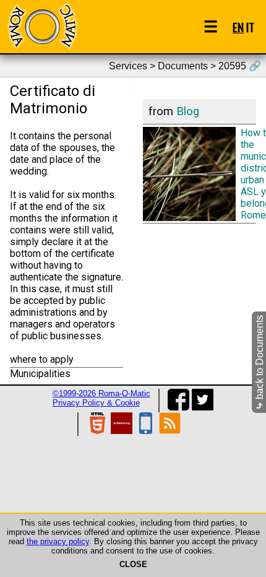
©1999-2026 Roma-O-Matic (101, 393)
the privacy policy (58, 541)
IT (250, 27)
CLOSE (133, 564)
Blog (187, 111)
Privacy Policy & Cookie (96, 402)
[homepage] (42, 26)
